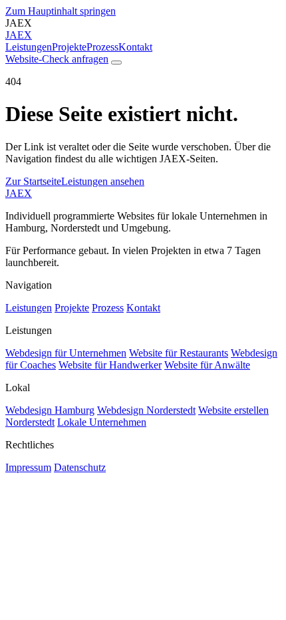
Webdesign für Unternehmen (65, 353)
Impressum (28, 467)
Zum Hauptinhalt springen (60, 11)
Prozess (102, 47)
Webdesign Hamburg (49, 410)
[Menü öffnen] (116, 63)
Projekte (69, 47)
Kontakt (135, 47)
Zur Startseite (33, 181)
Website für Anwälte (207, 365)
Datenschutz (80, 467)
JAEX (18, 193)
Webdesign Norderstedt (146, 410)
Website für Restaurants (178, 353)
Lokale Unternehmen (101, 422)
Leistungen (28, 47)
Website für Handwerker (110, 365)
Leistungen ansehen (102, 181)
